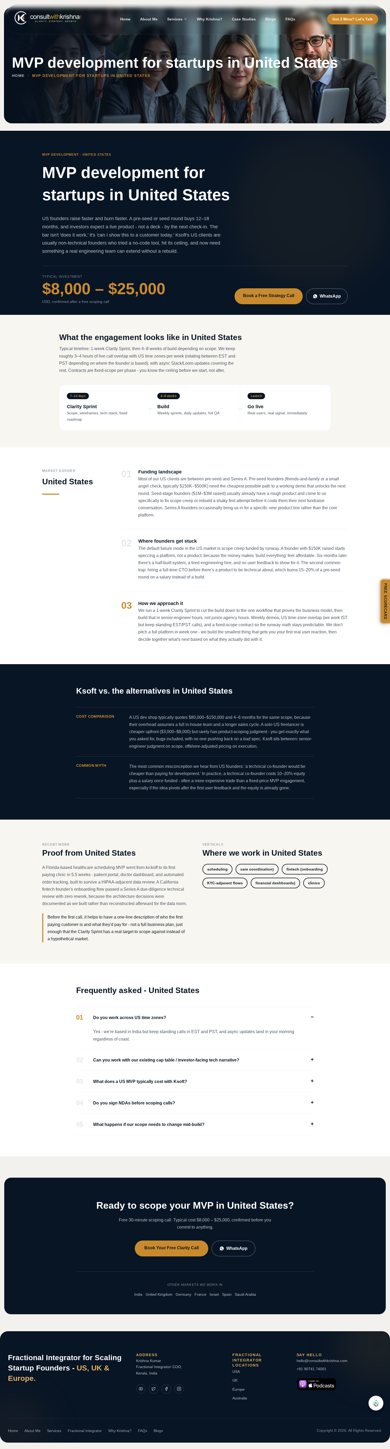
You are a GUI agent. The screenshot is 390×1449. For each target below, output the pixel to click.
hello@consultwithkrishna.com (322, 1361)
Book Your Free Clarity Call (171, 1248)
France (200, 1294)
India (138, 1294)
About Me (149, 19)
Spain (227, 1294)
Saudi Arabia (245, 1294)
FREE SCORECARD (385, 601)
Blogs (270, 19)
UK (234, 1380)
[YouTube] (141, 1389)
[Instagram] (179, 1389)
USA (236, 1371)
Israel (214, 1294)
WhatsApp (330, 296)
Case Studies (244, 19)
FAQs (290, 19)
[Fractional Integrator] (376, 1403)
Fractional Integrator (85, 1431)
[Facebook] (166, 1389)
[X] (153, 1389)
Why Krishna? (209, 19)
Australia (239, 1398)
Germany (183, 1294)
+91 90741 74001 (311, 1369)
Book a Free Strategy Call (268, 295)
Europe (238, 1389)
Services (175, 19)
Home (125, 19)
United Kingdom (159, 1294)
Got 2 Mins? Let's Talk (352, 19)
